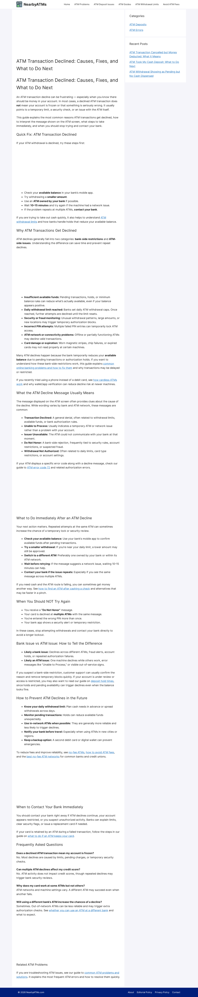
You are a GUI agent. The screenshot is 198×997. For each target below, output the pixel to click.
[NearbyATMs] (19, 4)
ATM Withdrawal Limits (147, 4)
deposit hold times (102, 681)
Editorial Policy (144, 992)
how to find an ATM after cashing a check (64, 588)
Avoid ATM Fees (171, 4)
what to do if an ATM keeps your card (51, 836)
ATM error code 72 (38, 467)
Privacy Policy (162, 992)
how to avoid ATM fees (100, 752)
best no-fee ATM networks (43, 756)
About (131, 992)
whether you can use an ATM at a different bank (78, 910)
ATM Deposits (137, 24)
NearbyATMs (35, 4)
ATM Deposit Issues (104, 4)
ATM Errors (136, 30)
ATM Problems (81, 4)
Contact (176, 992)
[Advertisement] (75, 35)
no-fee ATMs (76, 752)
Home (67, 4)
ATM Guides (125, 4)
